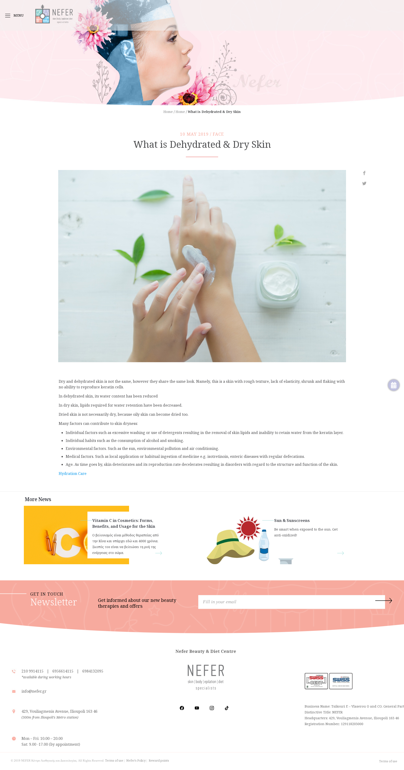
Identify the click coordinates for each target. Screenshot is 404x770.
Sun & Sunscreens (292, 520)
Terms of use (114, 760)
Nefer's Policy (136, 760)
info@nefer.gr (34, 691)
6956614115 (62, 671)
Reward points (159, 760)
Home (168, 111)
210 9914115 (33, 671)
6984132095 (92, 671)
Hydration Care (73, 473)
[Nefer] (54, 12)
